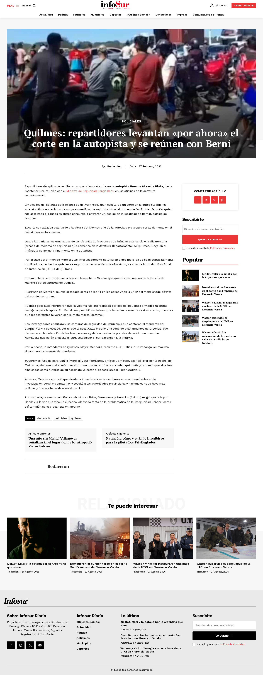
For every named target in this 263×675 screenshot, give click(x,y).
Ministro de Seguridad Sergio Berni (90, 191)
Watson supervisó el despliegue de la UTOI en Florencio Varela (217, 321)
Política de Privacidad (222, 248)
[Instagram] (21, 645)
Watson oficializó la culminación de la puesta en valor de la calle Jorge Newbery (219, 338)
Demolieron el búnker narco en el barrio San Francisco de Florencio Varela (220, 290)
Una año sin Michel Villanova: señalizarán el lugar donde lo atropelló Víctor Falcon (60, 442)
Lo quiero (222, 635)
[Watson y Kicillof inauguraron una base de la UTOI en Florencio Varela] (190, 306)
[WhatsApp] (222, 200)
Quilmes (76, 418)
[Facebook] (197, 200)
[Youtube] (40, 645)
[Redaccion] (33, 466)
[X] (206, 200)
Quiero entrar (208, 239)
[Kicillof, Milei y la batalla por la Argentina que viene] (190, 275)
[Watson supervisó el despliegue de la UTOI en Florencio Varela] (190, 321)
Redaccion (114, 166)
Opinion (124, 629)
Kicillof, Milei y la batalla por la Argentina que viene (219, 275)
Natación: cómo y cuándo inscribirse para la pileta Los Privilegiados (135, 440)
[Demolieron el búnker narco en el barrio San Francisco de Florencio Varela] (190, 291)
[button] (29, 5)
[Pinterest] (214, 200)
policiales (61, 418)
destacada (44, 418)
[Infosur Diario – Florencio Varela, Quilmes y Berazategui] (115, 5)
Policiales (131, 121)
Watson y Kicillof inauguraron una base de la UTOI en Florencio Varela (220, 306)
